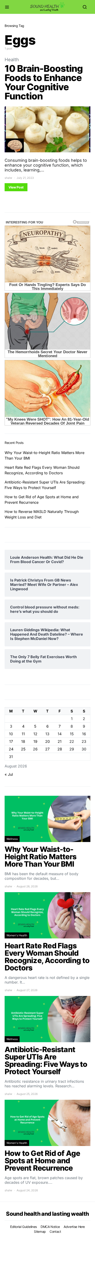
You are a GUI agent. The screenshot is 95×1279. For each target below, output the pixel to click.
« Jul (9, 774)
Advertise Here (74, 1227)
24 (11, 749)
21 (60, 741)
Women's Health (16, 935)
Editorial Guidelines (23, 1227)
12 (35, 734)
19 (35, 741)
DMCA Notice (50, 1227)
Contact (55, 1231)
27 (47, 749)
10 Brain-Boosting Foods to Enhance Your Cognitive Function (44, 82)
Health (12, 59)
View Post (16, 187)
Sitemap (40, 1231)
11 (23, 734)
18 (23, 741)
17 (11, 741)
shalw (8, 177)
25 (23, 749)
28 (59, 749)
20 (47, 741)
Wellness (12, 839)
